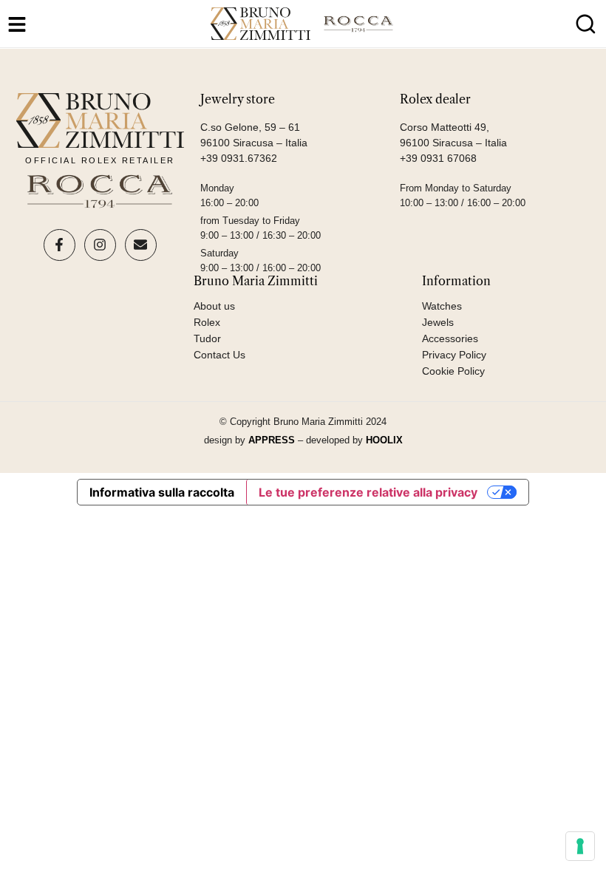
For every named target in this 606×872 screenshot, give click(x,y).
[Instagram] (100, 245)
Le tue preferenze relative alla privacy (368, 492)
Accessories (450, 338)
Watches (442, 306)
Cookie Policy (453, 371)
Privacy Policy (454, 355)
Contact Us (219, 355)
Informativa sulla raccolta (161, 492)
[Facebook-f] (59, 245)
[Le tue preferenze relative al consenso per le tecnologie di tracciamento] (580, 846)
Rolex (207, 322)
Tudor (207, 338)
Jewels (438, 322)
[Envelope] (141, 245)
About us (214, 306)
